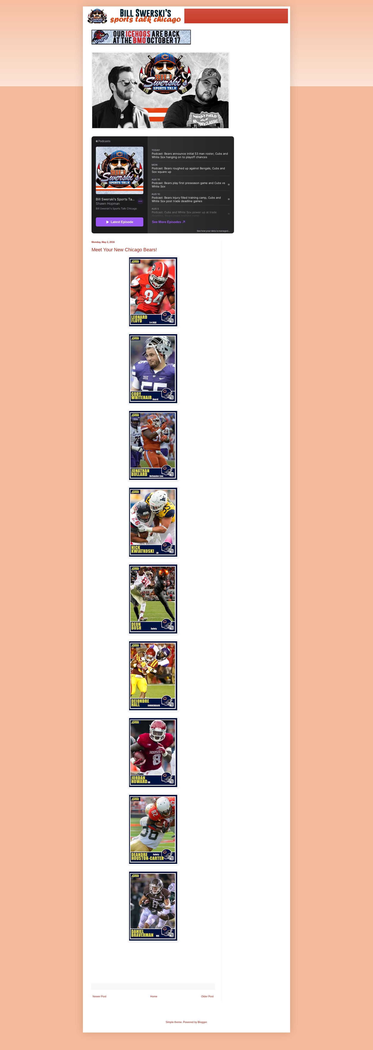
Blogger (202, 1022)
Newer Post (99, 996)
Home (153, 996)
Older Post (207, 996)
